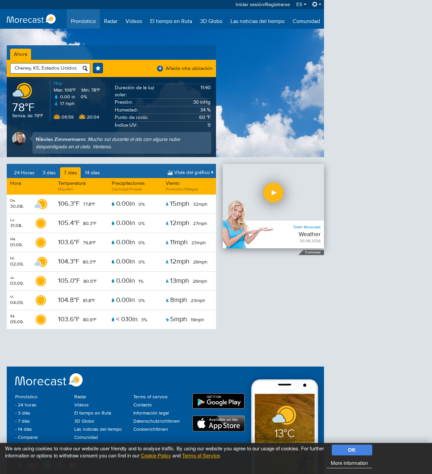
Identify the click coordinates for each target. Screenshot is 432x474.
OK (352, 449)
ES (300, 4)
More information (349, 462)
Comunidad (306, 21)
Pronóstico (83, 21)
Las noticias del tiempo (258, 21)
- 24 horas (25, 405)
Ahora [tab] (20, 54)
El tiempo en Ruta (171, 21)
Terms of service (150, 397)
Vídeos (134, 21)
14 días (92, 172)
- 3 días (22, 413)
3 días (49, 172)
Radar (110, 21)
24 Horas (24, 172)
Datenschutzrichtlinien (156, 421)
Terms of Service (201, 455)
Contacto (142, 405)
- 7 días (22, 421)
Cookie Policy (156, 455)
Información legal (151, 413)
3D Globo (211, 21)
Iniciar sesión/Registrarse (263, 4)
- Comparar (26, 437)
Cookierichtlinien (150, 429)
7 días (70, 172)
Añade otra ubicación (185, 68)
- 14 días (23, 429)
